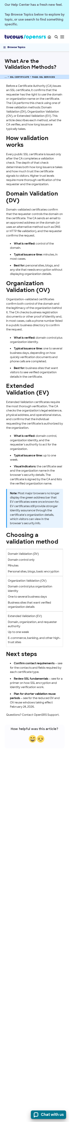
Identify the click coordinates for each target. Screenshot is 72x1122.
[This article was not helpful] (40, 739)
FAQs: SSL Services (43, 77)
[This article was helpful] (32, 739)
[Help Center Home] (49, 37)
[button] (56, 36)
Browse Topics (16, 47)
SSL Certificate (19, 77)
